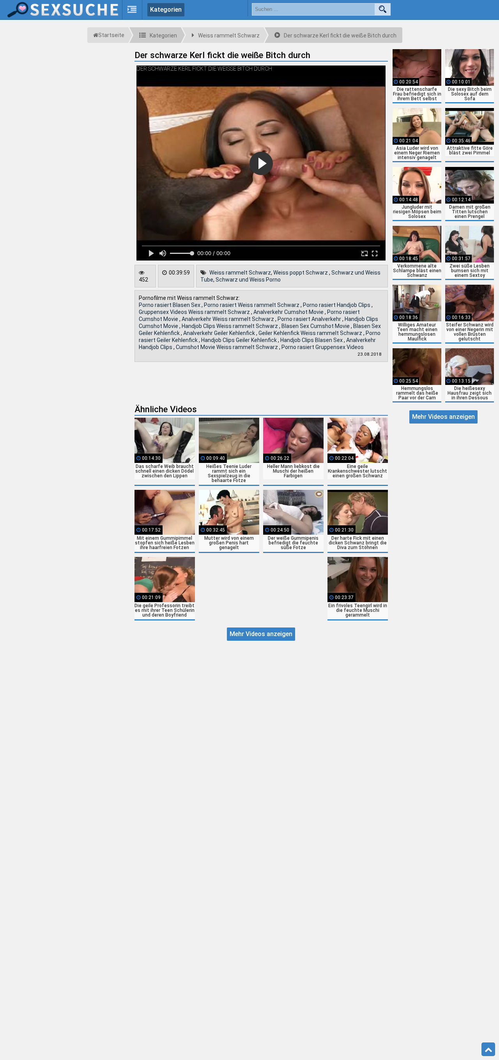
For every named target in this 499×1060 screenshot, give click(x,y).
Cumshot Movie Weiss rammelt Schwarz (227, 347)
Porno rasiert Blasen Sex (170, 305)
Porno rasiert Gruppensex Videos (322, 347)
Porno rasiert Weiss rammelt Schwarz (252, 305)
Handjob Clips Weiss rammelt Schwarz (230, 326)
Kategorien (166, 9)
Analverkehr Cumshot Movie (289, 312)
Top (488, 1049)
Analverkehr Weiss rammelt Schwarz (228, 319)
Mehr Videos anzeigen (261, 634)
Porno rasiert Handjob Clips (337, 305)
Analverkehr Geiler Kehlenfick (219, 333)
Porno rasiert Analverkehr (310, 319)
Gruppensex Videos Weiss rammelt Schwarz (195, 312)
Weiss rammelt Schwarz (240, 272)
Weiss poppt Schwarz (301, 272)
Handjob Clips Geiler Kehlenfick (239, 340)
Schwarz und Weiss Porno (248, 280)
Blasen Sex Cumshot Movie (316, 326)
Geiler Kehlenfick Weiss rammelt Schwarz (310, 333)
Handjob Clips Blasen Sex (312, 340)
